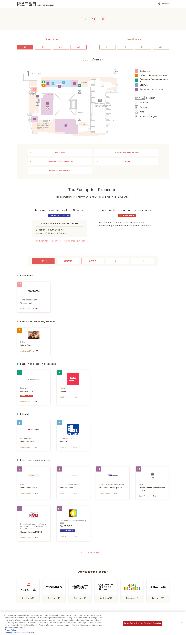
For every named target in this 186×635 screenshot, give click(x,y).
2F (25, 47)
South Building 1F (57, 230)
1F (43, 47)
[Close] (182, 622)
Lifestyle (126, 161)
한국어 (117, 261)
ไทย (142, 261)
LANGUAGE (165, 4)
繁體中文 (68, 261)
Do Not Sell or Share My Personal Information (142, 623)
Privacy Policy (10, 630)
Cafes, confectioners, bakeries (126, 152)
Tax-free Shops (92, 553)
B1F (61, 47)
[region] (93, 623)
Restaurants (60, 152)
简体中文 (93, 261)
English (43, 261)
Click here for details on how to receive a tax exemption (60, 241)
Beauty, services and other (59, 171)
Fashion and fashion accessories (60, 161)
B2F (78, 47)
